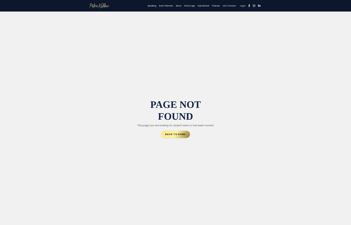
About (179, 5)
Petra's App (189, 5)
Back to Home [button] (175, 134)
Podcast (216, 5)
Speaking (152, 5)
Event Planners (166, 5)
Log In (243, 5)
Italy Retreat (203, 5)
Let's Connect (229, 5)
